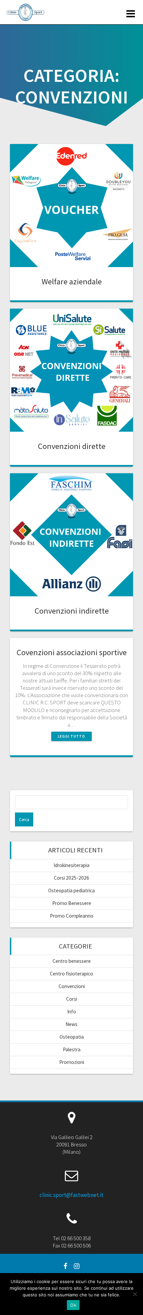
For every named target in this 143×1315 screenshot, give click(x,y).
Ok (73, 1305)
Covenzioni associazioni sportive (72, 652)
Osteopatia (72, 1037)
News (71, 1024)
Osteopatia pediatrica (71, 890)
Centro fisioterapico (71, 973)
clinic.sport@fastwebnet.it (71, 1195)
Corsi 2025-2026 (71, 878)
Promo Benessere (71, 903)
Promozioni (71, 1062)
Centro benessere (72, 961)
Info (71, 1011)
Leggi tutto (71, 736)
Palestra (71, 1049)
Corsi (71, 999)
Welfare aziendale (72, 281)
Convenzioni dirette (71, 446)
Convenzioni (72, 986)
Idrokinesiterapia (71, 865)
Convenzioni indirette (72, 611)
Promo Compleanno (71, 916)
